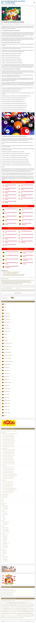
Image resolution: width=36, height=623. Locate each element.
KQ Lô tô (3, 549)
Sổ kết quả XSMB (7, 316)
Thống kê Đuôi (6, 379)
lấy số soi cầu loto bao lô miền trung (8, 466)
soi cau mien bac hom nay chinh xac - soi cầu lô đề (9, 23)
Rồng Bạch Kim (6, 609)
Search (12, 297)
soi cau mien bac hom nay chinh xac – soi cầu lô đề (13, 2)
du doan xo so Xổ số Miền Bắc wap (22, 605)
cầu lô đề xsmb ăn (18, 604)
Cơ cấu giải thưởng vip (28, 282)
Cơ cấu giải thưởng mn (15, 282)
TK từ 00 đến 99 (7, 391)
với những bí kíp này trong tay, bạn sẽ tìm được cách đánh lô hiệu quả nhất (9, 287)
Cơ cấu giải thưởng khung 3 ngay (6, 281)
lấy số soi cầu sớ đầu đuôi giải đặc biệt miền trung (10, 475)
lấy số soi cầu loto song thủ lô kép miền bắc (9, 462)
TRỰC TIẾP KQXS (4, 497)
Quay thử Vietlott (7, 412)
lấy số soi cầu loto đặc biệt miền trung (8, 469)
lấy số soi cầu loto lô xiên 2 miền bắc (8, 456)
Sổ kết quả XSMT (7, 322)
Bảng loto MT (5, 552)
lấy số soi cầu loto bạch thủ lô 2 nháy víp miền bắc (10, 433)
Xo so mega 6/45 (7, 328)
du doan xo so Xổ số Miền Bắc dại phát (10, 605)
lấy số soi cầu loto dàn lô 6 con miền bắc (8, 445)
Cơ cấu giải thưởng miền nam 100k (6, 282)
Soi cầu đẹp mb (4, 432)
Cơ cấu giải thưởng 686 (30, 280)
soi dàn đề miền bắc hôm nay (10, 617)
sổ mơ (2, 562)
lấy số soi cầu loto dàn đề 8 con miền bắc (8, 453)
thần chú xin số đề (20, 617)
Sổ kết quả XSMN (7, 319)
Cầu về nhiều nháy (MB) (8, 361)
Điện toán (3, 520)
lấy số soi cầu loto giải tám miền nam (8, 485)
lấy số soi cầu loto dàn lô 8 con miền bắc (8, 446)
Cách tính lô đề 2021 (27, 600)
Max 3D (5, 334)
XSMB (2, 498)
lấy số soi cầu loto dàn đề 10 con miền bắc (9, 455)
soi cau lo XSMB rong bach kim (15, 613)
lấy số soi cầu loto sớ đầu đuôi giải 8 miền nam (9, 488)
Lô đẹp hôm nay (6, 608)
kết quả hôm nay (7, 313)
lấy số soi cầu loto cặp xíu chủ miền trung (9, 468)
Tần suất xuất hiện (7, 388)
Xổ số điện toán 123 (7, 346)
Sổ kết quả (3, 504)
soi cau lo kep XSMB (14, 609)
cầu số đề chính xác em (22, 604)
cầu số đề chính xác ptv (28, 604)
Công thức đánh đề (13, 604)
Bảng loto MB (5, 550)
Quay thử (3, 555)
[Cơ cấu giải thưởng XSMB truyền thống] (11, 13)
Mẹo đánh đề (19, 608)
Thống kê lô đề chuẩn (5, 278)
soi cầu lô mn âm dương (22, 615)
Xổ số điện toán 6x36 (7, 343)
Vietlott (3, 510)
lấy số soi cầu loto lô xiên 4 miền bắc (8, 459)
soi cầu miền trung (20, 616)
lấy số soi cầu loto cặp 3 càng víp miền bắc (9, 449)
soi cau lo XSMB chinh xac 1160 (14, 611)
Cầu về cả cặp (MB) (7, 358)
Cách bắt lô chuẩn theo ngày (8, 600)
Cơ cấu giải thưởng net (22, 282)
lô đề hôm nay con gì (13, 608)
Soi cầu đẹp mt (4, 465)
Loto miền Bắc (6, 394)
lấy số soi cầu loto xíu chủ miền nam (8, 492)
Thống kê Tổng (6, 385)
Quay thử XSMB (7, 403)
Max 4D (5, 337)
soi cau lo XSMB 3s (22, 610)
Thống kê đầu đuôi (7, 364)
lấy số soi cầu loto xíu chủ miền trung (8, 478)
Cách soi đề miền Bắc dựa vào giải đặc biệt (10, 273)
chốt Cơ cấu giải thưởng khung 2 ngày (8, 280)
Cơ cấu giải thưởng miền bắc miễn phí (16, 281)
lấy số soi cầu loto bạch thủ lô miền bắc (8, 439)
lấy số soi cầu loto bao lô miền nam (8, 481)
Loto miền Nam (6, 397)
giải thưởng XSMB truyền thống (17, 283)
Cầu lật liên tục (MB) (7, 355)
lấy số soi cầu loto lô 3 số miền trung (8, 472)
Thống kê (5, 340)
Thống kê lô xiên (7, 370)
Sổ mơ (5, 415)
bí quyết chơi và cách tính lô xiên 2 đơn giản (27, 287)
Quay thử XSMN (7, 406)
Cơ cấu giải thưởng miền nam (26, 281)
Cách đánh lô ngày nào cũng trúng (16, 603)
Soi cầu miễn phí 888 (27, 616)
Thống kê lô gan (7, 367)
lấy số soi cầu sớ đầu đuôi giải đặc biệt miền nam (10, 489)
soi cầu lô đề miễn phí (6, 616)
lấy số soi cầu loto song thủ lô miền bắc (8, 463)
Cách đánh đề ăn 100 (7, 604)
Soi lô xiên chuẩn (16, 617)
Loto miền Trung (7, 400)
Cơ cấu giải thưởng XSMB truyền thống (7, 283)
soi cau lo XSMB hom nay (24, 611)
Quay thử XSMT (7, 409)
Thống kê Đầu (6, 376)
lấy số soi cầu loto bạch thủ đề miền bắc (8, 436)
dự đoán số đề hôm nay (6, 606)
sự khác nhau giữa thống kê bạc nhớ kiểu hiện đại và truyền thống (13, 274)
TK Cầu (3, 526)
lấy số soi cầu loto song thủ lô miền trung (9, 476)
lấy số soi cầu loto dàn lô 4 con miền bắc (8, 443)
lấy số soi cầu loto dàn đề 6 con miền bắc (8, 452)
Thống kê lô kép (7, 373)
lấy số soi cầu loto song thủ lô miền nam (8, 491)
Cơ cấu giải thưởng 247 (16, 280)
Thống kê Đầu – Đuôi (7, 382)
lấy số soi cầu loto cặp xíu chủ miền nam (8, 482)
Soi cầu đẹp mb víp (4, 448)
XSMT (5, 310)
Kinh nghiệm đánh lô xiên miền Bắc (23, 606)
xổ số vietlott (6, 325)
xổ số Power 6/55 (7, 331)
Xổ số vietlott (5, 511)
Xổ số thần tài (6, 349)
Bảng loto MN (5, 553)
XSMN (2, 500)
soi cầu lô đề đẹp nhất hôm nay (13, 616)
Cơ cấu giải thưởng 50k (23, 280)
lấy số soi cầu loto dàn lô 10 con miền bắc (9, 442)
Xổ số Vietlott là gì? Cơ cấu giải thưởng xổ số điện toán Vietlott (13, 275)
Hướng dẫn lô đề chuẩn (5, 494)
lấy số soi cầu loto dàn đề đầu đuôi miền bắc (9, 440)
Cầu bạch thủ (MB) (7, 352)
